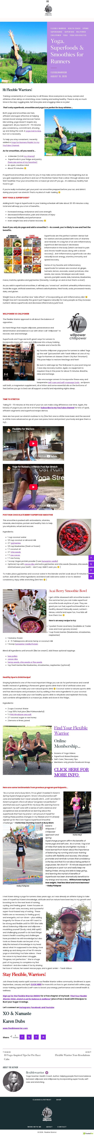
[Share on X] (30, 1037)
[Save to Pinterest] (37, 1037)
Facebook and (38, 1007)
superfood (69, 31)
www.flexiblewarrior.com (15, 1028)
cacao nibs (13, 659)
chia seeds (16, 552)
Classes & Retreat (42, 1100)
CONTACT (62, 1127)
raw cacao (15, 555)
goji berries (16, 543)
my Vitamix (29, 156)
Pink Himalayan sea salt (20, 714)
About (49, 1127)
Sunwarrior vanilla (49, 561)
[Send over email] (44, 1037)
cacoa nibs (29, 564)
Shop (58, 1100)
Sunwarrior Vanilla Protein (26, 644)
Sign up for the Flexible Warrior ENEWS (21, 996)
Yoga (65, 35)
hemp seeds (13, 662)
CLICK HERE (36, 984)
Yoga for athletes (78, 35)
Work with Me (34, 1127)
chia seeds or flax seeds (31, 662)
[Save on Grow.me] (50, 1039)
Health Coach (74, 28)
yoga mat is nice (33, 131)
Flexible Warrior (58, 28)
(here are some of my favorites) (22, 162)
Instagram (24, 1007)
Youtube (50, 1007)
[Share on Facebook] (23, 1037)
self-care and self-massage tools (63, 382)
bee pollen (12, 656)
